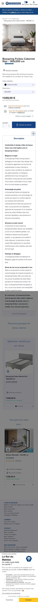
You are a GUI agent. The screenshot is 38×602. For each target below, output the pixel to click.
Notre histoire (8, 507)
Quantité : (5, 123)
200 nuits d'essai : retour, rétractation (16, 547)
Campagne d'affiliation (11, 515)
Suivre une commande (11, 541)
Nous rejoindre (8, 536)
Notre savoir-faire (9, 509)
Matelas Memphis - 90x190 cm (17, 455)
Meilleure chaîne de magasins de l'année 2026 (18, 505)
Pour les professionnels (11, 513)
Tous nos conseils (9, 522)
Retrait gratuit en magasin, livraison (15, 549)
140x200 (7, 92)
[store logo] (13, 3)
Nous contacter (9, 532)
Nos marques (8, 511)
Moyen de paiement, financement (14, 551)
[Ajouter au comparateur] (33, 133)
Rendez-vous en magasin (12, 524)
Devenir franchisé (9, 538)
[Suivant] (33, 406)
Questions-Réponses (10, 530)
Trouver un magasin (10, 534)
